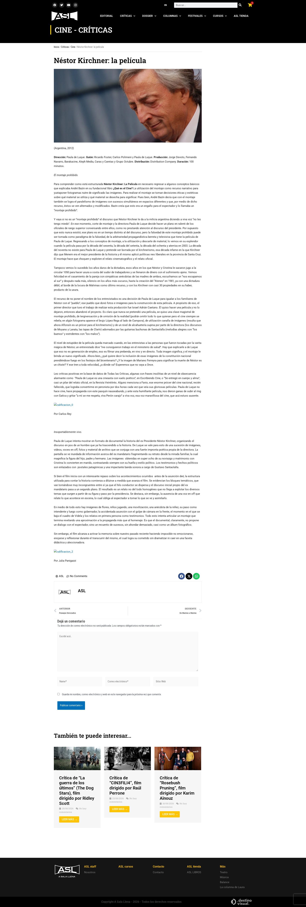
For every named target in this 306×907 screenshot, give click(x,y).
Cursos (218, 16)
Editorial (106, 16)
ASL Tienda (241, 16)
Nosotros (89, 872)
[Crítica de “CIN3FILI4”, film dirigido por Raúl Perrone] (127, 758)
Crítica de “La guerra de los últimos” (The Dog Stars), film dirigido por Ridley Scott (76, 790)
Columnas (170, 16)
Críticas (126, 16)
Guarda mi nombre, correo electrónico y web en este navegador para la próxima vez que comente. (112, 694)
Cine (73, 47)
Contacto (158, 872)
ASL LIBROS (194, 872)
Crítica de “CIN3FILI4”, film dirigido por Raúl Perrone (125, 785)
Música (224, 877)
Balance (224, 882)
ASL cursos (125, 866)
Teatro (224, 872)
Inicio (56, 47)
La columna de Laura (232, 887)
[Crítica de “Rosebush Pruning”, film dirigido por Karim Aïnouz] (177, 758)
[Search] (240, 5)
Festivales (195, 16)
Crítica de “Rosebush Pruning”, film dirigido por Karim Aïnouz (177, 788)
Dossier (147, 16)
